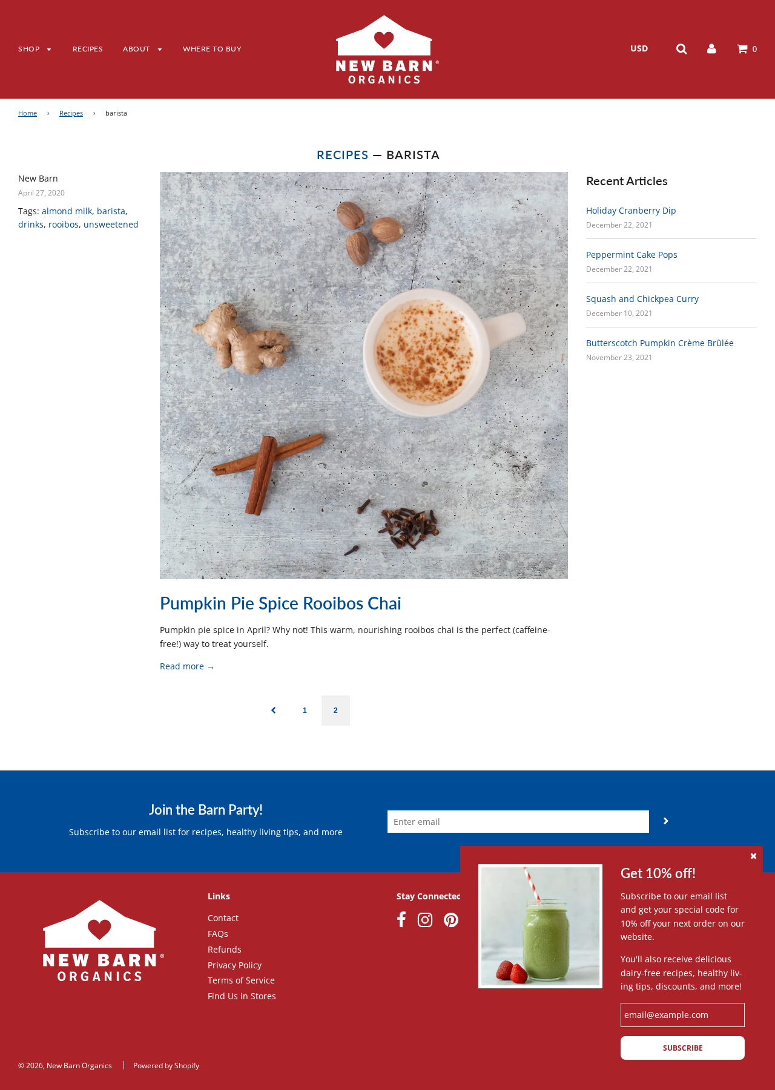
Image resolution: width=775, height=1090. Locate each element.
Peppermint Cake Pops (632, 254)
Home (27, 113)
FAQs (218, 933)
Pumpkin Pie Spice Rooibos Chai (280, 603)
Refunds (225, 949)
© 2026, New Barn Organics (65, 1065)
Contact (223, 918)
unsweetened (111, 224)
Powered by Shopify (166, 1065)
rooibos (63, 224)
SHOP (30, 48)
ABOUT (137, 48)
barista (111, 211)
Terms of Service (241, 980)
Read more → (187, 666)
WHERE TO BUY (212, 48)
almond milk (67, 211)
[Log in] (711, 48)
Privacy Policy (235, 965)
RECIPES (88, 48)
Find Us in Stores (242, 996)
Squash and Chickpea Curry (642, 298)
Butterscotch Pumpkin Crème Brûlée (660, 343)
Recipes (71, 113)
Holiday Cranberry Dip (631, 210)
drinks (31, 224)
